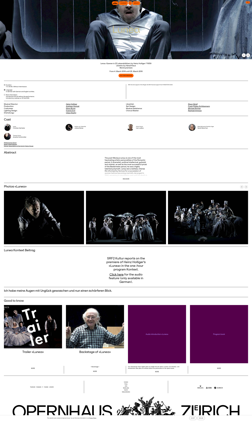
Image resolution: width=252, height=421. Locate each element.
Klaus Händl (193, 104)
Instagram (38, 387)
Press (125, 384)
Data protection (126, 391)
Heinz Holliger (71, 104)
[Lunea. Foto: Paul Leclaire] (44, 218)
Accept (193, 418)
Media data (126, 388)
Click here (117, 274)
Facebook (32, 387)
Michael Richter (194, 108)
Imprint (126, 389)
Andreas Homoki (72, 106)
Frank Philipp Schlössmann (199, 106)
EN (247, 2)
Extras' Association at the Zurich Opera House (18, 146)
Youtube (46, 387)
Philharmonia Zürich (10, 142)
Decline (201, 418)
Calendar (123, 3)
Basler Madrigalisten (10, 144)
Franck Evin (70, 111)
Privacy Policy (92, 418)
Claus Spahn (71, 113)
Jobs (126, 386)
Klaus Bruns (70, 108)
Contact (126, 382)
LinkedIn (51, 387)
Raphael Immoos (195, 111)
